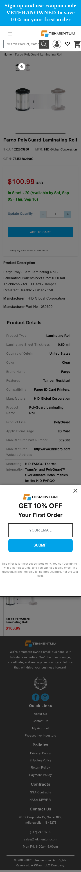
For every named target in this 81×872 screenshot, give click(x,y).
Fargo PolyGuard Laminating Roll (18, 620)
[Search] (44, 44)
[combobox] (26, 44)
